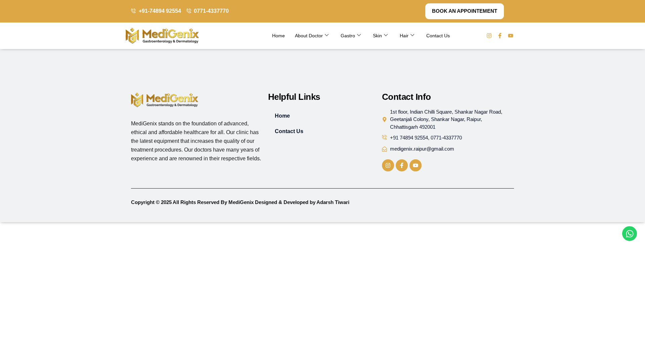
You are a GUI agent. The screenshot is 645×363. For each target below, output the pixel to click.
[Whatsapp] (629, 233)
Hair (404, 35)
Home (278, 35)
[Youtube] (510, 35)
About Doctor (309, 35)
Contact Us (438, 35)
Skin (377, 35)
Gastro (348, 35)
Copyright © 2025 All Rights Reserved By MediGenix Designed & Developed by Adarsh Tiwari (240, 202)
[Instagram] (489, 35)
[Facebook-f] (499, 35)
